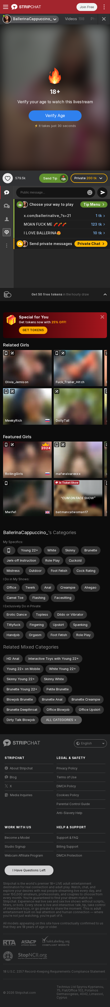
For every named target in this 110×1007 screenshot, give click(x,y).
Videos (74, 19)
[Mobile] (9, 550)
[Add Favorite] (8, 178)
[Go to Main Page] (33, 7)
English (86, 743)
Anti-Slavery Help (69, 813)
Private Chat (89, 244)
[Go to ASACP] (29, 943)
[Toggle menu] (5, 7)
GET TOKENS (33, 330)
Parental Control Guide (73, 804)
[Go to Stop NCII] (33, 956)
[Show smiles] (90, 192)
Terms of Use (66, 777)
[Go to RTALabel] (10, 943)
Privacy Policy (67, 768)
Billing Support (67, 846)
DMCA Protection (69, 855)
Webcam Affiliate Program (24, 855)
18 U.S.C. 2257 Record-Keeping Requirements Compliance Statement (54, 971)
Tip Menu (91, 204)
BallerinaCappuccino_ (25, 532)
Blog (13, 777)
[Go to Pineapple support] (8, 956)
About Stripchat (21, 768)
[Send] (102, 192)
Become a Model (17, 838)
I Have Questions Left (29, 870)
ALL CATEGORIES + (61, 720)
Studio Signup (15, 846)
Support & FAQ (67, 838)
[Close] (102, 316)
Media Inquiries (21, 795)
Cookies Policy (68, 795)
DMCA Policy (66, 786)
